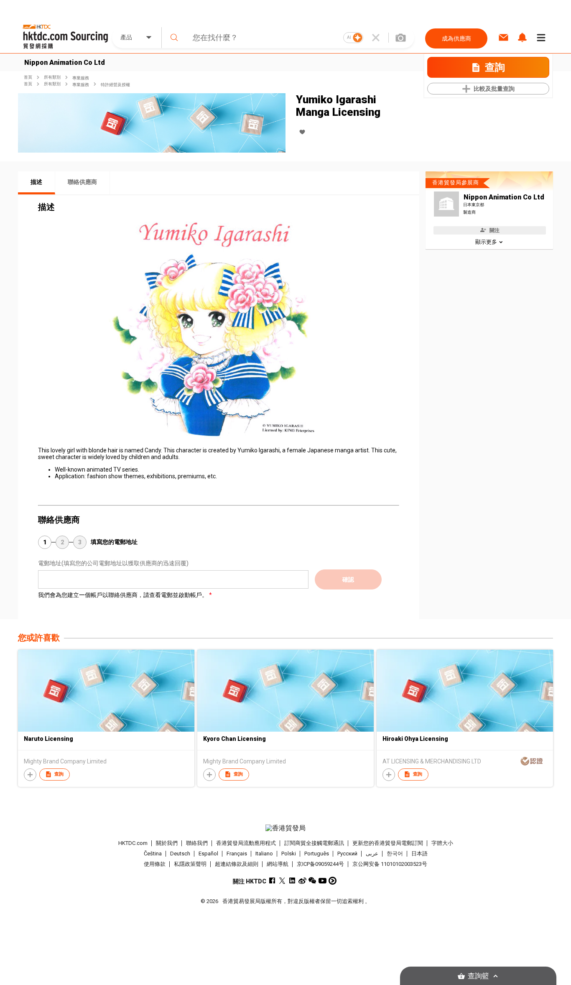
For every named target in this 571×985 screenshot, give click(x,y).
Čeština (153, 853)
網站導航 (277, 864)
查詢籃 (478, 976)
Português (316, 853)
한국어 (395, 853)
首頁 (28, 77)
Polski (288, 853)
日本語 (419, 853)
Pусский (347, 853)
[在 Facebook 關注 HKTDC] (272, 881)
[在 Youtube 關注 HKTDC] (322, 881)
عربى (372, 853)
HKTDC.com (133, 843)
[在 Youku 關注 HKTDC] (332, 881)
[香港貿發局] (285, 828)
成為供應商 (456, 38)
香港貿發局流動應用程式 (246, 843)
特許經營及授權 (115, 84)
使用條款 (155, 864)
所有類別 (52, 77)
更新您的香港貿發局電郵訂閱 (387, 843)
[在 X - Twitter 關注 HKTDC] (282, 881)
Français (237, 853)
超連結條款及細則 (236, 864)
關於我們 (167, 843)
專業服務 (80, 78)
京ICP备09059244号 (320, 864)
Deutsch (180, 853)
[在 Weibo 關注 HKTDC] (302, 881)
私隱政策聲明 (190, 864)
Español (208, 853)
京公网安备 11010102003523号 (389, 864)
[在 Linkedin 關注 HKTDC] (292, 881)
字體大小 (442, 843)
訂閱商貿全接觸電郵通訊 (314, 843)
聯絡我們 (197, 843)
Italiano (264, 853)
